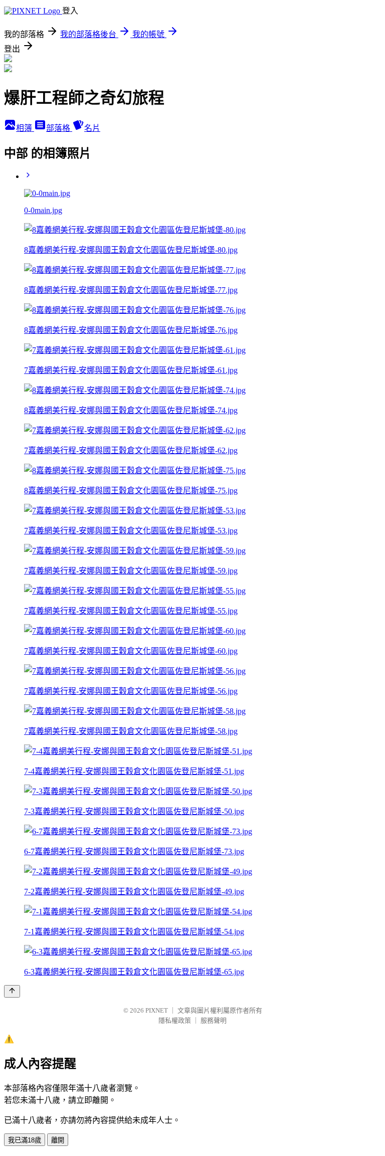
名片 (92, 128)
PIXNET (156, 1010)
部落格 (59, 128)
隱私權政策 (174, 1020)
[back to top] (12, 991)
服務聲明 (214, 1020)
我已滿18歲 (24, 1140)
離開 (57, 1140)
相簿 (25, 128)
